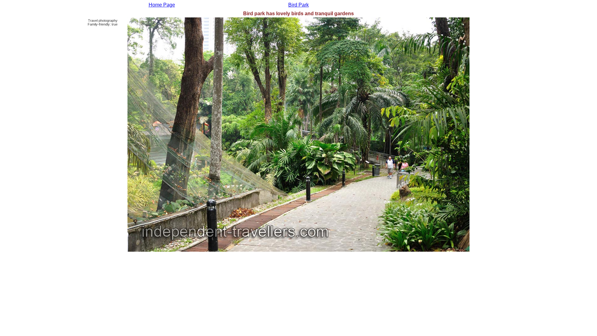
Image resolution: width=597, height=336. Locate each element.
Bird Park (298, 4)
